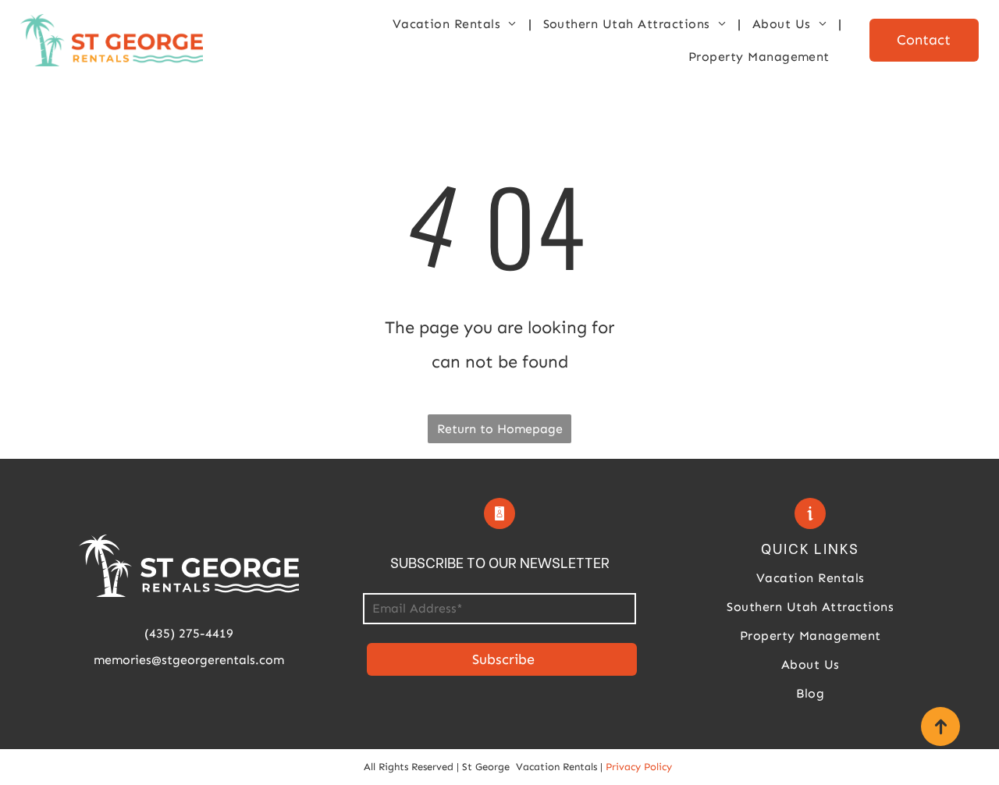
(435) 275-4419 (188, 633)
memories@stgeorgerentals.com (189, 659)
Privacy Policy (639, 767)
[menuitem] (456, 24)
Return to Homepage (500, 428)
